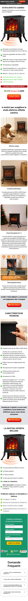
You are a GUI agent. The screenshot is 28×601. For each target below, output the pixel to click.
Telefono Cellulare (10, 529)
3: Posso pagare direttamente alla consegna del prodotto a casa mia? (12, 586)
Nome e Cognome (10, 524)
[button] (14, 573)
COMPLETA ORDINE (14, 543)
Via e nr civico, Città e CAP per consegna (12, 535)
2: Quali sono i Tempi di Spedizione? (12, 579)
